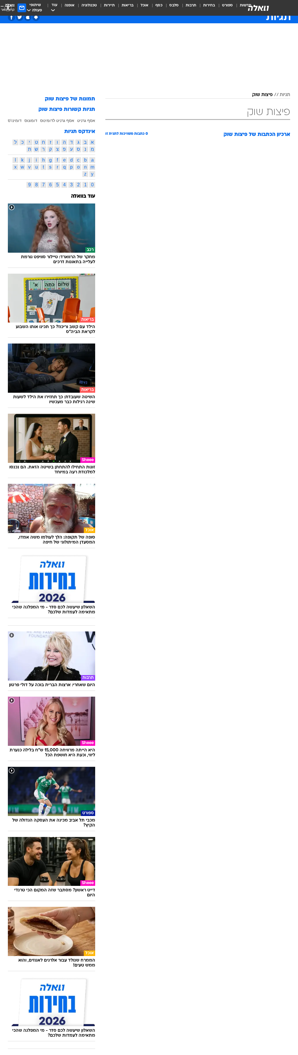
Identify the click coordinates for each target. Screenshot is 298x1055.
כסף (158, 5)
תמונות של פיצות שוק (70, 99)
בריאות (128, 5)
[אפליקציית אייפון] (27, 17)
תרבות (191, 5)
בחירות (209, 5)
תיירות (109, 5)
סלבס (174, 5)
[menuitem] (224, 8)
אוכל (144, 5)
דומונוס (30, 120)
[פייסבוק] (11, 17)
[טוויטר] (19, 17)
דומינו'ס (15, 120)
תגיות (285, 95)
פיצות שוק (262, 95)
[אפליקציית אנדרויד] (36, 17)
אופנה (69, 5)
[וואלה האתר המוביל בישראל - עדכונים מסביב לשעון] (258, 8)
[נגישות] (8, 7)
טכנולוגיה (89, 5)
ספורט (227, 5)
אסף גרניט (86, 120)
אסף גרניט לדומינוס (57, 120)
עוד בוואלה (83, 196)
